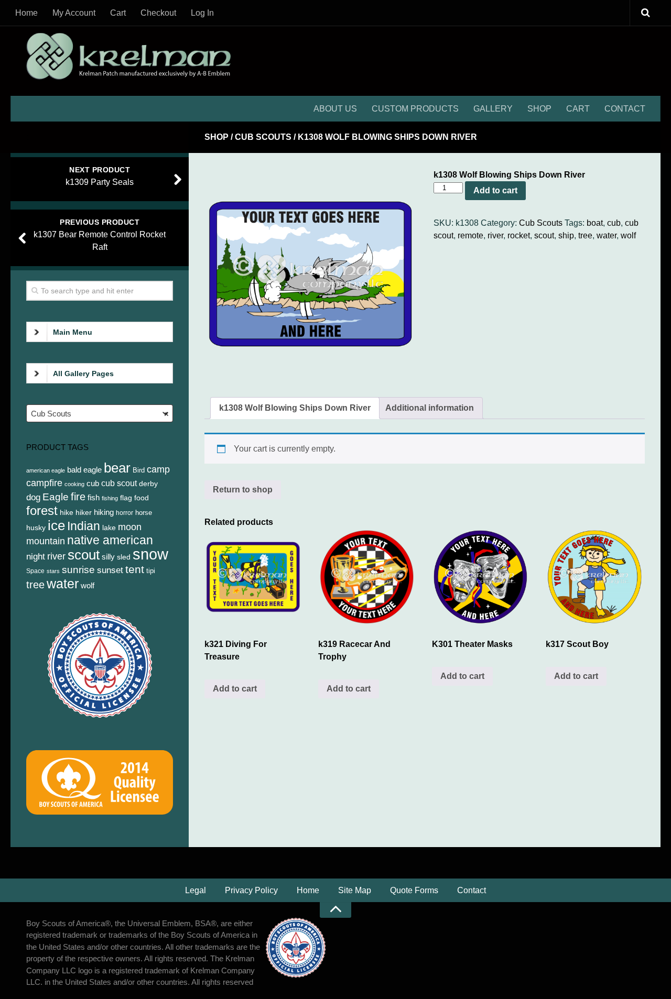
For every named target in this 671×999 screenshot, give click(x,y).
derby (148, 483)
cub (614, 222)
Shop (216, 137)
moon (130, 527)
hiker (83, 512)
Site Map (354, 890)
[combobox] (99, 413)
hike (66, 512)
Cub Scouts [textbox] (100, 413)
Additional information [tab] (429, 407)
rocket (518, 235)
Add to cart (495, 190)
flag (126, 497)
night (35, 556)
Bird (139, 470)
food (141, 497)
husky (36, 527)
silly (108, 556)
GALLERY (493, 108)
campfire (44, 483)
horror (124, 513)
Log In (202, 12)
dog (33, 497)
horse (143, 513)
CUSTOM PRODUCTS (415, 108)
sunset (110, 570)
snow (150, 554)
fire (78, 496)
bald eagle (84, 469)
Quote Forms (414, 890)
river (495, 235)
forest (42, 510)
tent (134, 569)
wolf (628, 235)
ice (56, 525)
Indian (83, 526)
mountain (45, 541)
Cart (118, 12)
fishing (110, 498)
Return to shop (243, 489)
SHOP (539, 108)
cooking (74, 484)
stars (53, 571)
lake (109, 527)
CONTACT (624, 108)
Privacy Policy (251, 890)
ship (566, 235)
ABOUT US (335, 108)
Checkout (158, 12)
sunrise (78, 569)
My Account (73, 12)
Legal (195, 890)
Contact (471, 890)
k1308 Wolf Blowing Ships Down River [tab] (295, 407)
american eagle (45, 470)
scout (544, 235)
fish (94, 497)
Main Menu (72, 332)
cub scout (119, 483)
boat (595, 222)
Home (26, 12)
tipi (150, 571)
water (606, 235)
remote (470, 235)
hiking (104, 512)
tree (585, 235)
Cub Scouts (263, 137)
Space (35, 571)
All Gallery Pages (83, 373)
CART (578, 108)
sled (124, 557)
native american (110, 540)
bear (117, 468)
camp (158, 469)
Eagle (55, 496)
